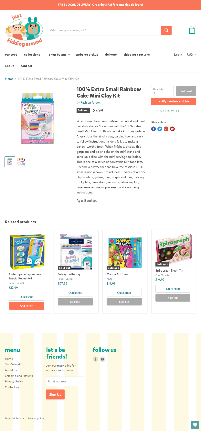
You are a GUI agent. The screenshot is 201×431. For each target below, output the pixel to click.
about (9, 66)
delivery (111, 54)
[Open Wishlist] (195, 425)
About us (11, 370)
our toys (11, 54)
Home (9, 79)
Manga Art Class (118, 274)
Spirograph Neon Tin (169, 270)
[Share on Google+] (166, 128)
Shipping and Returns (19, 376)
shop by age (58, 54)
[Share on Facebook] (153, 128)
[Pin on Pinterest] (172, 128)
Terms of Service (14, 418)
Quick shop (26, 296)
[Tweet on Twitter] (159, 128)
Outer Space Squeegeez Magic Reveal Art (25, 276)
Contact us (12, 387)
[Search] (166, 30)
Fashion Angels (91, 102)
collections (32, 54)
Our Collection (14, 364)
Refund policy (36, 418)
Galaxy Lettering (69, 274)
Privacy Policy (14, 381)
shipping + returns (136, 54)
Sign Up (55, 394)
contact (26, 66)
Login (178, 55)
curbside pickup (86, 54)
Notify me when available (173, 101)
